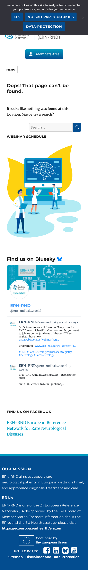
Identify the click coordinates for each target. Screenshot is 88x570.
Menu (10, 69)
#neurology (26, 355)
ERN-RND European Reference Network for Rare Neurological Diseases (36, 428)
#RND (22, 351)
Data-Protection (44, 27)
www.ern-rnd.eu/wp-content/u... (55, 345)
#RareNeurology (44, 355)
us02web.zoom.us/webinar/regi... (39, 339)
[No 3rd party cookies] (83, 17)
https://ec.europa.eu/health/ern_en (31, 528)
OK (17, 17)
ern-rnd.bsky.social (25, 311)
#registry (66, 351)
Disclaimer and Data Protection (52, 557)
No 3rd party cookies (51, 17)
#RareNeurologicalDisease (43, 351)
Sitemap (15, 557)
